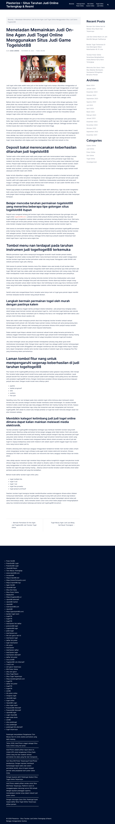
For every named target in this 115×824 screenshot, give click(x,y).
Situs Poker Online (12, 592)
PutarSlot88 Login (12, 563)
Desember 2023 (92, 92)
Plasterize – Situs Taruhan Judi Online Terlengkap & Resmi (32, 4)
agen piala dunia (11, 717)
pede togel (10, 631)
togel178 (9, 616)
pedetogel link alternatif (14, 727)
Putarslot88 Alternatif (13, 708)
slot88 (8, 691)
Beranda (71, 3)
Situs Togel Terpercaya (14, 676)
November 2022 (92, 125)
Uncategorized (92, 162)
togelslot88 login (12, 628)
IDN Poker (16, 761)
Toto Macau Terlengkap (14, 571)
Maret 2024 (91, 85)
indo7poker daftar (12, 650)
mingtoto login (11, 696)
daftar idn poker (11, 640)
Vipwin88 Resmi (11, 568)
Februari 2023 (91, 115)
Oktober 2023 (91, 95)
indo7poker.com (11, 633)
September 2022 (92, 131)
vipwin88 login (11, 698)
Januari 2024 (91, 89)
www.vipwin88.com (13, 573)
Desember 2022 (92, 122)
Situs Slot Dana (11, 590)
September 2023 (92, 98)
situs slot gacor (11, 672)
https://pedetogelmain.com (15, 679)
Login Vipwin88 (11, 715)
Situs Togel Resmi (12, 674)
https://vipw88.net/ (12, 578)
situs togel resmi (12, 705)
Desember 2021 (92, 135)
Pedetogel (9, 734)
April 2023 (90, 108)
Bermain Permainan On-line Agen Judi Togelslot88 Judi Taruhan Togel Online (24, 525)
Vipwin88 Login (11, 703)
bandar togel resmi (12, 614)
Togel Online (99, 3)
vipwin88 (9, 604)
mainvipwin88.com (12, 607)
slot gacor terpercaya (13, 667)
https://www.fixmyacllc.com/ (16, 580)
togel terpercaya (12, 729)
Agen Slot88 (10, 585)
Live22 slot (10, 664)
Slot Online (90, 3)
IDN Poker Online (12, 669)
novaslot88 (10, 575)
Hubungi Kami (81, 3)
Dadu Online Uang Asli (13, 746)
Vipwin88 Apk (11, 587)
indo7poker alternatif (13, 655)
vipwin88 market (12, 602)
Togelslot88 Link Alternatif (15, 662)
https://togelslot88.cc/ (14, 597)
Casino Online (90, 6)
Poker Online (80, 6)
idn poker (9, 645)
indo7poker (10, 647)
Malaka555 (10, 595)
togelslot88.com (20, 217)
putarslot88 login (12, 626)
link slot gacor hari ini (13, 635)
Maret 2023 (91, 112)
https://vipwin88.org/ (13, 582)
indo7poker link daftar (13, 623)
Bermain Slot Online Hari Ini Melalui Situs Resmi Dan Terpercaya (96, 29)
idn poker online (11, 693)
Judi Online (100, 6)
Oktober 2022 (91, 128)
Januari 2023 (91, 118)
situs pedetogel (11, 722)
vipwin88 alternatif (12, 599)
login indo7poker (12, 643)
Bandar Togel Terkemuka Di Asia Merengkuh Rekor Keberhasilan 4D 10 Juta (96, 47)
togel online (10, 700)
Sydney (24, 821)
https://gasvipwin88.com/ (15, 611)
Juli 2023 (90, 105)
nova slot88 (10, 659)
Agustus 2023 (91, 102)
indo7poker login (12, 638)
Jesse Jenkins (14, 50)
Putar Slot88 (10, 561)
